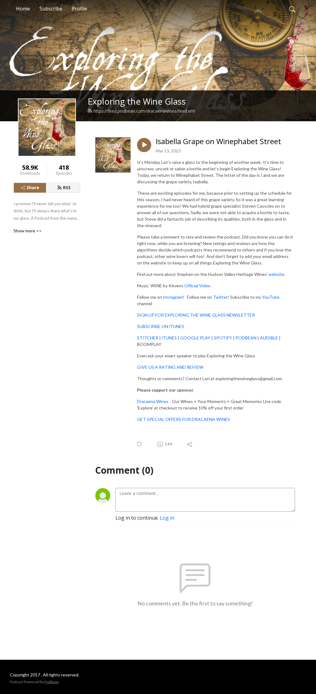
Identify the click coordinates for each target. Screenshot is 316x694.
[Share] (189, 444)
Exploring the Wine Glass (137, 101)
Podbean (51, 681)
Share (33, 187)
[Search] (292, 8)
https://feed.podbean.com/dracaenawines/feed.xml (144, 111)
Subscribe (51, 8)
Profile (79, 8)
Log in (167, 517)
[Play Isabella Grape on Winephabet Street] (144, 145)
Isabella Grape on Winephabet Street (218, 141)
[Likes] (139, 444)
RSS (67, 187)
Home (23, 8)
